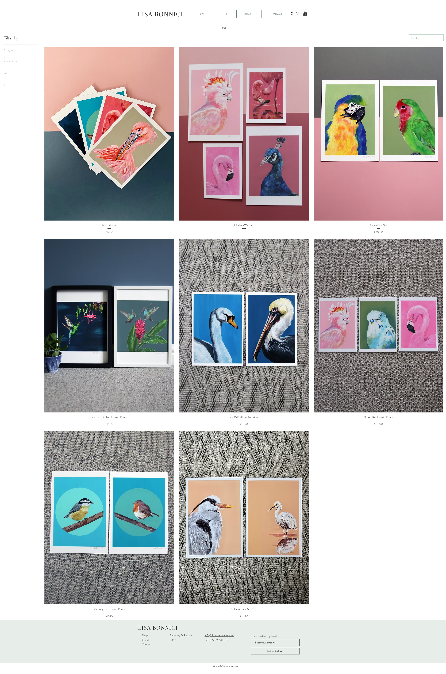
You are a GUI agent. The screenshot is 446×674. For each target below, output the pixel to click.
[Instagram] (297, 14)
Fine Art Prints (10, 61)
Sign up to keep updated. (264, 636)
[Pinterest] (292, 14)
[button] (224, 14)
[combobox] (426, 37)
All (4, 57)
